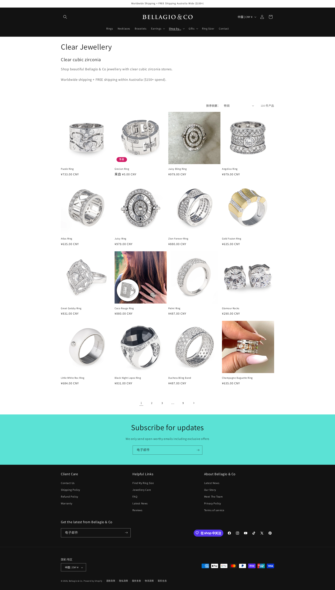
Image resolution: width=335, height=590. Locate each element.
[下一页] (193, 403)
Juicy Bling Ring (177, 169)
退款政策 (110, 581)
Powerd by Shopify (93, 581)
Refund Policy (69, 496)
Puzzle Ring (67, 169)
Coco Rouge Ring (124, 308)
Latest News (140, 503)
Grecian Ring (122, 169)
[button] (65, 17)
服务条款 (136, 581)
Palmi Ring (174, 308)
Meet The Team (213, 496)
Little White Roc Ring (73, 377)
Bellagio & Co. (76, 581)
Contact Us (68, 483)
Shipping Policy (70, 490)
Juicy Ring (120, 238)
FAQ (134, 496)
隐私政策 (123, 581)
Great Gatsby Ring (71, 308)
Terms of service (214, 510)
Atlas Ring (66, 238)
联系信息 (162, 581)
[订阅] (198, 450)
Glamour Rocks (230, 308)
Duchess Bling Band (179, 377)
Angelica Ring (230, 169)
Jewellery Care (141, 490)
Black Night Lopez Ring (128, 377)
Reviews (137, 510)
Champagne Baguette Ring (237, 377)
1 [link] (141, 403)
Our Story (210, 490)
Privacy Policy (212, 503)
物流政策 (149, 581)
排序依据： (213, 105)
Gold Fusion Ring (231, 238)
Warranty (66, 503)
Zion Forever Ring (178, 238)
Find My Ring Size (143, 483)
